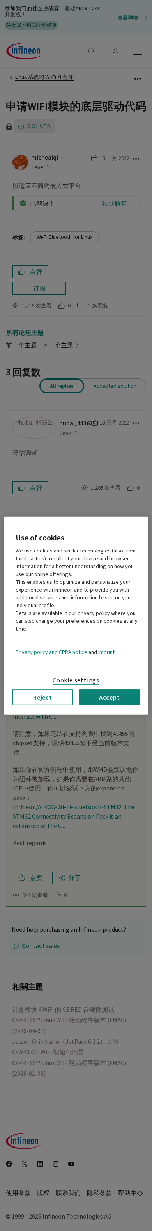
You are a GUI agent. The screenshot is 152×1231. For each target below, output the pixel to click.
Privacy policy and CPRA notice (51, 652)
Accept (109, 697)
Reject (42, 697)
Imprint (106, 652)
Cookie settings (76, 680)
